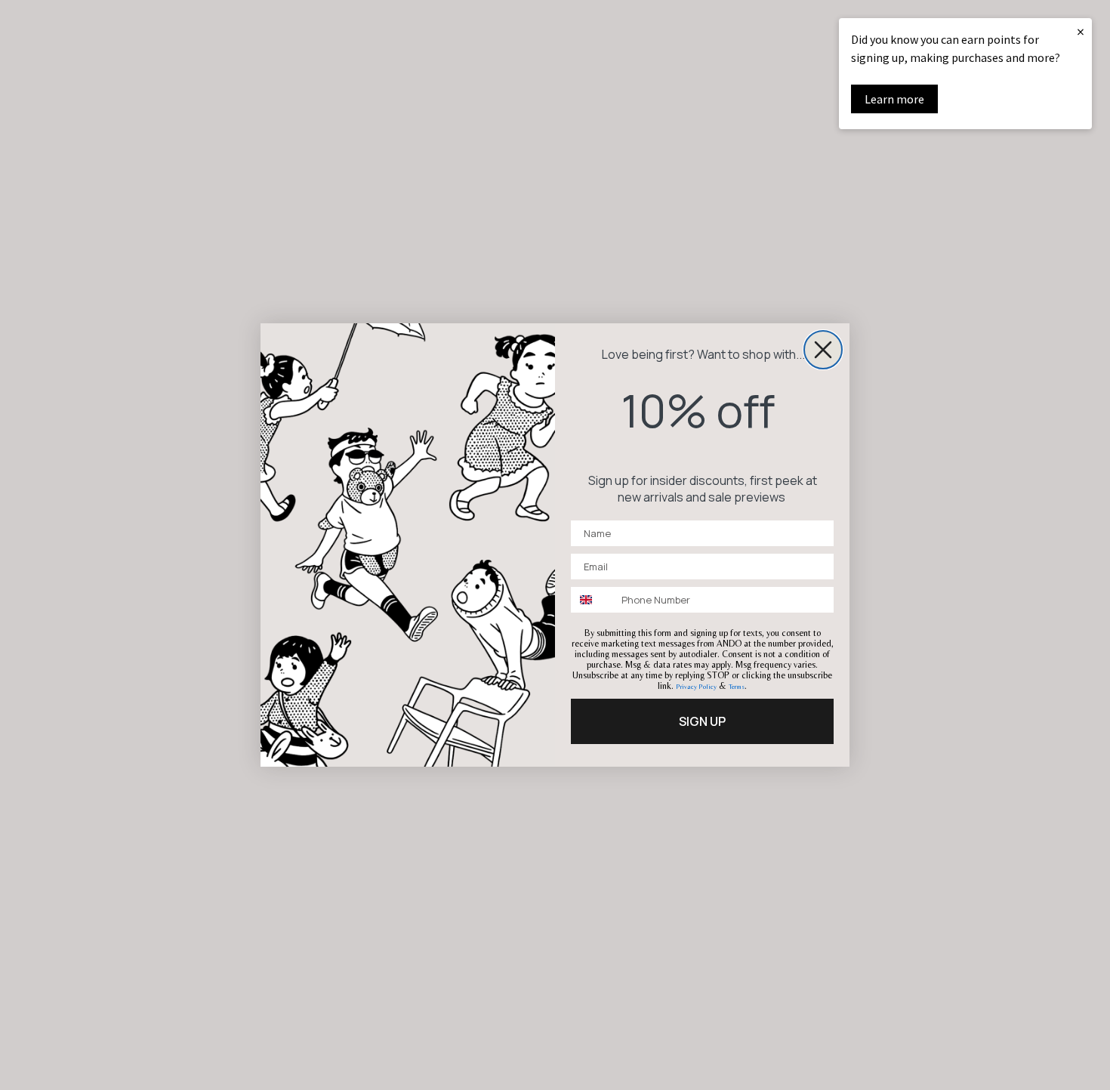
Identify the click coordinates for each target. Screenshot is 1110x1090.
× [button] (1080, 31)
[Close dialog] (823, 350)
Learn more (894, 99)
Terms (737, 686)
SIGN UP (702, 721)
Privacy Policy (696, 686)
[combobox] (593, 600)
